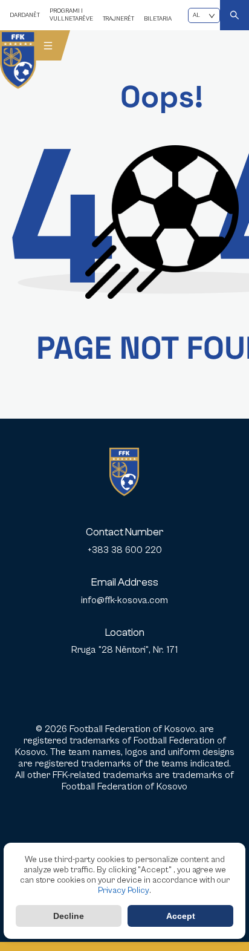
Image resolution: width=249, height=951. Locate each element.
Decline (68, 916)
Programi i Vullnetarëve (71, 14)
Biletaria (158, 18)
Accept (180, 916)
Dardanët (25, 15)
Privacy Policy (123, 890)
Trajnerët (118, 18)
